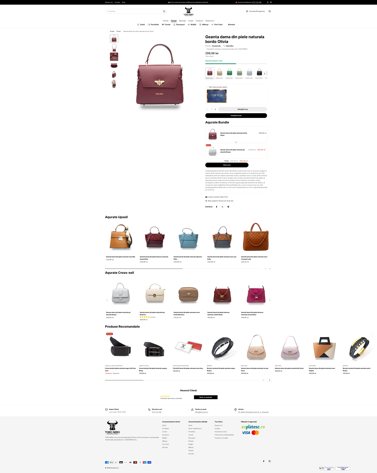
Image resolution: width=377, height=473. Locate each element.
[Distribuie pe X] (222, 206)
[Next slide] (269, 380)
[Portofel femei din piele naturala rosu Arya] (188, 347)
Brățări (209, 365)
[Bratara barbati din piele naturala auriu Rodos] (358, 347)
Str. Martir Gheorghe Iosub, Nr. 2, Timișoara (253, 412)
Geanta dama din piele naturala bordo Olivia (233, 134)
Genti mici (229, 46)
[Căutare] (164, 11)
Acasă (112, 31)
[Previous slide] (263, 380)
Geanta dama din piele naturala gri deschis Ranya (232, 151)
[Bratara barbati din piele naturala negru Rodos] (222, 347)
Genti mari (312, 365)
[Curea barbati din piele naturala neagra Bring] (154, 347)
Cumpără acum (236, 115)
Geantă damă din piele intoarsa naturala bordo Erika (154, 258)
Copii (190, 21)
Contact (117, 2)
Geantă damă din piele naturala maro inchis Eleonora (187, 313)
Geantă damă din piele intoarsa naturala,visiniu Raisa (218, 313)
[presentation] (265, 74)
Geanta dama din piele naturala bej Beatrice (152, 313)
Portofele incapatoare (181, 365)
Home (165, 21)
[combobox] (136, 11)
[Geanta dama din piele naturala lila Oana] (290, 347)
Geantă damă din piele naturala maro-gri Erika (221, 258)
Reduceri (210, 21)
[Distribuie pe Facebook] (216, 206)
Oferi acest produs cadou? (218, 87)
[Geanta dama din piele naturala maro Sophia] (324, 347)
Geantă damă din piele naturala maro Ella (120, 257)
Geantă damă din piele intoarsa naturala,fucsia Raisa (252, 313)
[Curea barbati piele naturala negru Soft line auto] (120, 347)
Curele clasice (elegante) (114, 365)
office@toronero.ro (201, 412)
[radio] (209, 73)
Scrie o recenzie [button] (205, 397)
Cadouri (199, 21)
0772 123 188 (256, 2)
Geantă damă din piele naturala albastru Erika (188, 258)
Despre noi (109, 2)
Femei (174, 21)
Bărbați (182, 21)
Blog (123, 2)
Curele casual (144, 365)
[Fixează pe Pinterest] (228, 206)
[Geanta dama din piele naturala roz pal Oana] (256, 347)
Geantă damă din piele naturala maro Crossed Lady (254, 258)
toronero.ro (216, 46)
